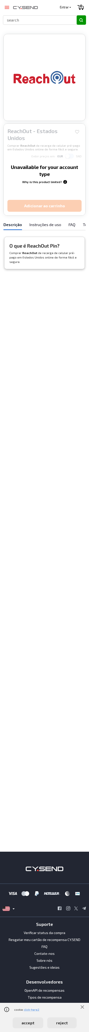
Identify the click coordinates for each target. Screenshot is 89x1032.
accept (28, 1022)
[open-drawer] (7, 7)
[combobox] (37, 20)
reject (62, 1022)
